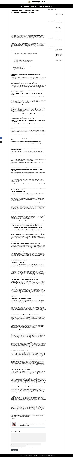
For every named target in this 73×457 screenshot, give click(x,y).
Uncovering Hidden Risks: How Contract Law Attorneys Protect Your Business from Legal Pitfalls (59, 25)
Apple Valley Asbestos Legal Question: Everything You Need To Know (59, 54)
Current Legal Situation (17, 62)
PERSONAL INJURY (51, 4)
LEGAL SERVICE (43, 4)
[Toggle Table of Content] (11, 52)
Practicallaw (38, 2)
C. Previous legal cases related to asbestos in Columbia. (23, 61)
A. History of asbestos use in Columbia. (20, 59)
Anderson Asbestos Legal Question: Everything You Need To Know (59, 50)
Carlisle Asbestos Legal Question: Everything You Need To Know (59, 40)
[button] (63, 5)
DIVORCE (34, 4)
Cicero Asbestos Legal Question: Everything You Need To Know (59, 13)
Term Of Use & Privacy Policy (28, 455)
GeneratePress (52, 455)
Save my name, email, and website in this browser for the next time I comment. (24, 447)
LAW (38, 4)
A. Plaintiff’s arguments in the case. (20, 68)
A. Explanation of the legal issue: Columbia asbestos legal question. (26, 53)
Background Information (17, 58)
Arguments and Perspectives (18, 67)
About (40, 455)
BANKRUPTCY (29, 4)
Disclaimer (35, 455)
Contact (21, 455)
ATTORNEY (23, 4)
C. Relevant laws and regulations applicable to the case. (23, 66)
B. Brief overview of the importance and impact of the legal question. (26, 54)
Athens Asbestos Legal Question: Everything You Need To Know (59, 59)
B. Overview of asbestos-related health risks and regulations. (24, 60)
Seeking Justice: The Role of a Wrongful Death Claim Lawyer (59, 29)
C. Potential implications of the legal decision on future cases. (24, 70)
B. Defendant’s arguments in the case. (20, 69)
